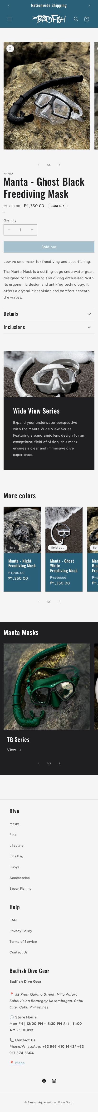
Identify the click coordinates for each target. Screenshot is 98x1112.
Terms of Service (23, 942)
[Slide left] (38, 165)
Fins (13, 835)
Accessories (20, 878)
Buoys (15, 867)
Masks (15, 824)
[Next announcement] (89, 5)
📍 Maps (17, 1063)
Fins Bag (16, 856)
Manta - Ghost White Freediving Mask (64, 565)
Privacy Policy (21, 931)
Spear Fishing (21, 889)
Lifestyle (17, 845)
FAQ (13, 920)
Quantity (10, 220)
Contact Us (19, 952)
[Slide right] (59, 165)
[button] (9, 19)
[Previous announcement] (9, 5)
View (11, 750)
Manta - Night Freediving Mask (22, 563)
